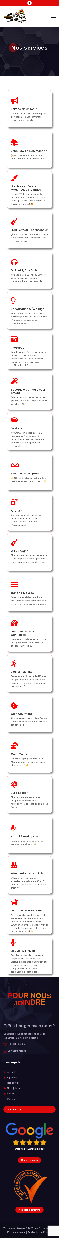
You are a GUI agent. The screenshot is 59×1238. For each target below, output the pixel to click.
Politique (11, 1099)
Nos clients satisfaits (29, 1209)
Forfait (10, 1093)
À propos (12, 1077)
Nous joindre (13, 1088)
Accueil (11, 1072)
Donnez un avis (29, 1160)
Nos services (14, 1082)
